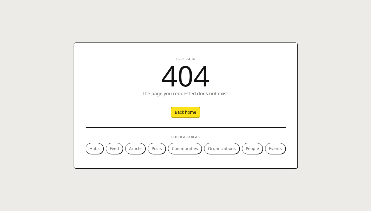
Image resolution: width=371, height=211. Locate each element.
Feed (114, 148)
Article (135, 148)
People (252, 148)
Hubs (94, 148)
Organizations (222, 148)
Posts (157, 148)
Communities (185, 148)
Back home (185, 112)
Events (275, 148)
